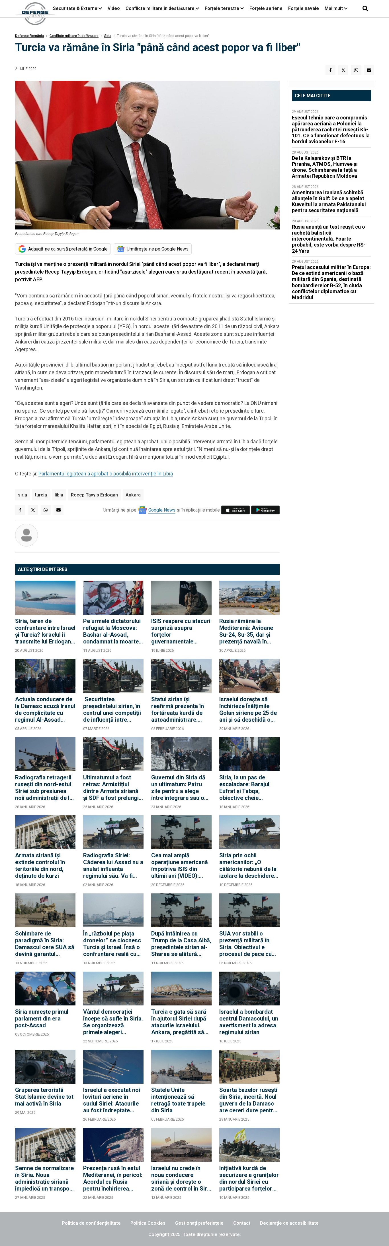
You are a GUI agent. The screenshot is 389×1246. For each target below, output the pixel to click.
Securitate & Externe (75, 8)
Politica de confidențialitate (91, 1223)
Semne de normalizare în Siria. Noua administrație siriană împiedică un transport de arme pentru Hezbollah (44, 1178)
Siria (107, 36)
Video (114, 8)
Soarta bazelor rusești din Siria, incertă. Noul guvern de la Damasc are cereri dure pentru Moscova (248, 1100)
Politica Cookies (147, 1223)
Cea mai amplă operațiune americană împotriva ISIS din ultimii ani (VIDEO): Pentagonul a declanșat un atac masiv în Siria (179, 865)
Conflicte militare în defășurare (74, 36)
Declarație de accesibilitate (289, 1223)
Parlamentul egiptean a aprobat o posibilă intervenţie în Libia (105, 474)
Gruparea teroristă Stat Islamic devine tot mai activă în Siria (44, 1096)
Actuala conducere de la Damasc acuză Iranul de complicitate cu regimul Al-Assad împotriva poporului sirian (45, 709)
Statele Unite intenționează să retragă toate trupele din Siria (178, 1100)
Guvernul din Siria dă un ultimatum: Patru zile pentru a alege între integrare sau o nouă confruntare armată (178, 787)
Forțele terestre (222, 8)
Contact (241, 1223)
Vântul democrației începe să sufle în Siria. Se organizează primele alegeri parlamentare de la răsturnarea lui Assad (113, 1022)
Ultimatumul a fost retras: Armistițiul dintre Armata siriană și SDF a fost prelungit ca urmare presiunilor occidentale (112, 787)
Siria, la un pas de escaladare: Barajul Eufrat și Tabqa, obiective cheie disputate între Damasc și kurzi (249, 787)
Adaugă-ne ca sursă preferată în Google (68, 249)
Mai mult (334, 8)
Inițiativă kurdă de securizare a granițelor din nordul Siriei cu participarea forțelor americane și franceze (249, 1178)
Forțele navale (303, 8)
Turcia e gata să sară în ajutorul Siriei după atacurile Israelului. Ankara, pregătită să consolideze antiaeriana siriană (178, 1022)
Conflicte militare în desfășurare (160, 8)
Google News (161, 510)
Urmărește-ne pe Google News (158, 249)
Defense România (29, 36)
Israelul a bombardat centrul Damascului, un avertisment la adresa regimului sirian (248, 1022)
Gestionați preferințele (199, 1223)
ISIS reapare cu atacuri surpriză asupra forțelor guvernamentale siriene (180, 631)
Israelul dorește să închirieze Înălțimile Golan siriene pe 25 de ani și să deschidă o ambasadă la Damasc (248, 709)
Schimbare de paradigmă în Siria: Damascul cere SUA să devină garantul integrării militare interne (44, 943)
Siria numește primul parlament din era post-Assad (41, 1018)
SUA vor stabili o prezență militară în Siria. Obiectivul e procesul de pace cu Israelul (245, 943)
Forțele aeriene (265, 8)
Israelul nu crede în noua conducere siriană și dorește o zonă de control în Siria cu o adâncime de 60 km (181, 1178)
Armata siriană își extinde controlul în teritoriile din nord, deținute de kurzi (40, 865)
